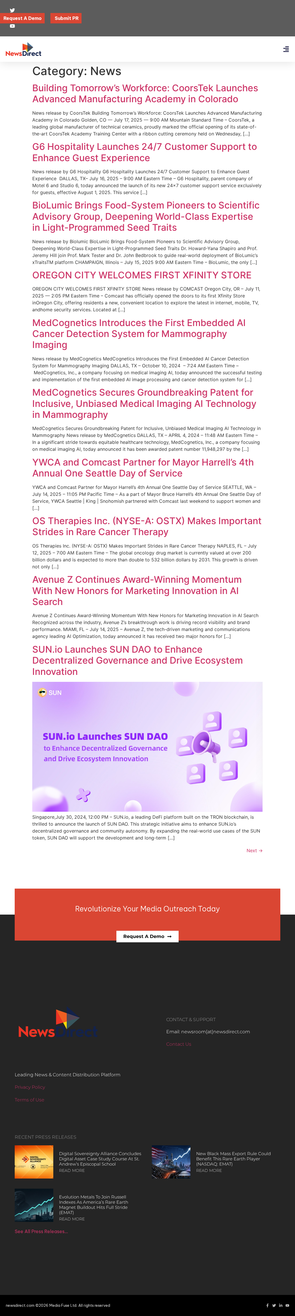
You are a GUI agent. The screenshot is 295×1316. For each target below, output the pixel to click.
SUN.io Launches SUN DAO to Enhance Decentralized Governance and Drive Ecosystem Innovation (137, 660)
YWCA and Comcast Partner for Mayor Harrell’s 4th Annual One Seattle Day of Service (143, 468)
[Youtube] (287, 1305)
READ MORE (72, 1170)
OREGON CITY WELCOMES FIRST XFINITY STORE (141, 275)
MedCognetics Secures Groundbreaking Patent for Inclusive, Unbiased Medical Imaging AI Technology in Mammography (144, 403)
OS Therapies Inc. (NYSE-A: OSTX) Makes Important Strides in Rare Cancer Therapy (147, 526)
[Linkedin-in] (281, 1305)
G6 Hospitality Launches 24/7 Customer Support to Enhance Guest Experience (144, 152)
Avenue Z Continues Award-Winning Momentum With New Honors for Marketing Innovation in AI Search (137, 590)
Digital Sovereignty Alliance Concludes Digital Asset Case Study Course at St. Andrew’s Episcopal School (100, 1159)
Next (255, 850)
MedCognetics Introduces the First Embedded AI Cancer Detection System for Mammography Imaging (139, 334)
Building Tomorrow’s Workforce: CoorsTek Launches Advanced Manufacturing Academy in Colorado (145, 93)
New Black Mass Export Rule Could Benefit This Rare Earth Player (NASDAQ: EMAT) (233, 1159)
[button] (286, 49)
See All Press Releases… (41, 1231)
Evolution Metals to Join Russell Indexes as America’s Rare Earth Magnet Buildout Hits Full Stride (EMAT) (93, 1204)
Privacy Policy (30, 1087)
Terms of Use (29, 1100)
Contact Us (178, 1044)
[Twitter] (274, 1305)
